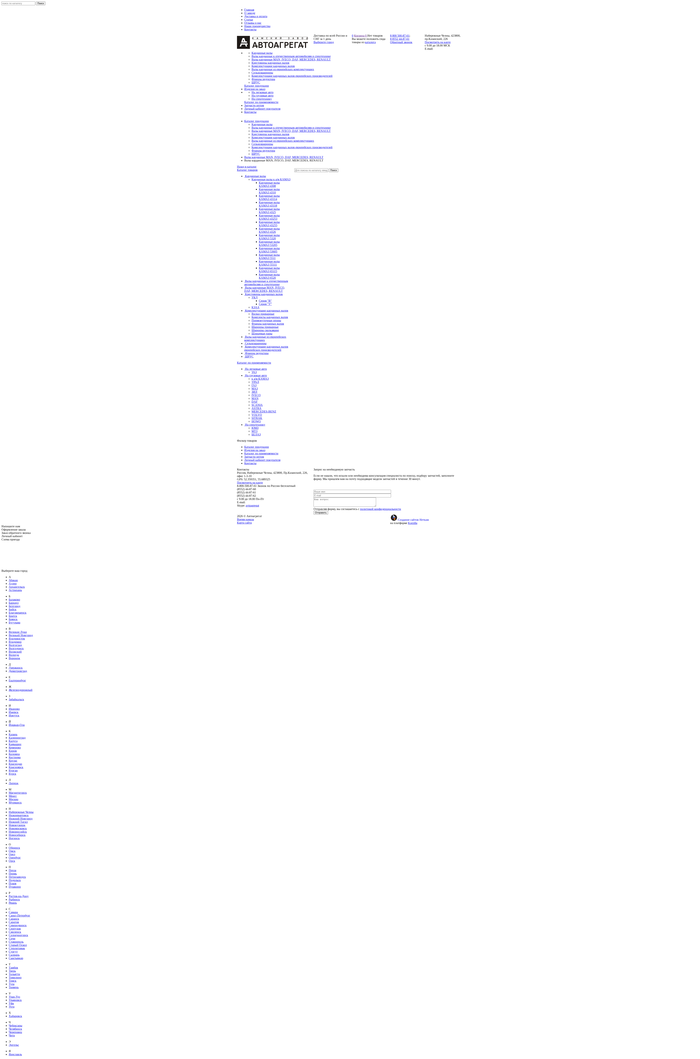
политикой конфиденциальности (380, 509)
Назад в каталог (247, 166)
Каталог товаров (247, 169)
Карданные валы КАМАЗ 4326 (269, 230)
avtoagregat (252, 505)
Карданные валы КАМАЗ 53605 (269, 250)
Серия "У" (265, 304)
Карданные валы (262, 124)
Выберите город (324, 42)
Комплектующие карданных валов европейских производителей (292, 147)
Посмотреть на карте (438, 42)
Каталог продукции (256, 121)
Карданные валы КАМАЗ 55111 (269, 263)
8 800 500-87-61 (399, 35)
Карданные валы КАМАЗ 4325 (269, 210)
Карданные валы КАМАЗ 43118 (269, 204)
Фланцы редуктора (263, 150)
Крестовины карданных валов (270, 134)
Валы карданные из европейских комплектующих (283, 140)
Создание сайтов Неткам (413, 519)
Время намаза (245, 519)
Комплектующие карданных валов (273, 137)
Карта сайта (244, 522)
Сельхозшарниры (262, 144)
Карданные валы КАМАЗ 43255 (269, 223)
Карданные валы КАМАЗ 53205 (269, 243)
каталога (370, 42)
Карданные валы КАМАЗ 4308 (269, 184)
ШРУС (256, 153)
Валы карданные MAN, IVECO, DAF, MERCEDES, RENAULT (291, 130)
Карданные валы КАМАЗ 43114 (269, 197)
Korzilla (412, 523)
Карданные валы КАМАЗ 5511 (269, 256)
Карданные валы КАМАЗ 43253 (269, 217)
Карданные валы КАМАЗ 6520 (269, 276)
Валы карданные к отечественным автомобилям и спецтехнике (291, 127)
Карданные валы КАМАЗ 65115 (269, 269)
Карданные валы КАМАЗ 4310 (269, 191)
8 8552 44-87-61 (399, 38)
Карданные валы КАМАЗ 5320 (269, 237)
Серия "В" (265, 300)
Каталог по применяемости (254, 362)
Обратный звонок (401, 42)
